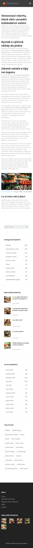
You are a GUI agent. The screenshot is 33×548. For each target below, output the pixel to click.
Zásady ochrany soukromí (9, 502)
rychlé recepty (16, 430)
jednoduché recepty (11, 434)
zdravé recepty (10, 451)
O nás (3, 496)
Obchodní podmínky (8, 499)
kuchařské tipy (21, 451)
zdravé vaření (9, 456)
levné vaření (24, 468)
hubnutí (18, 456)
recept (7, 439)
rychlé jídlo (8, 460)
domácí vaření (10, 464)
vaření (22, 434)
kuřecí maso (20, 443)
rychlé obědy (9, 443)
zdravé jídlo (19, 447)
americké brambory (11, 468)
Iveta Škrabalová (6, 192)
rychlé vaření (21, 464)
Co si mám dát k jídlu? (13, 196)
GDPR (3, 504)
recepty (7, 430)
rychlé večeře (9, 447)
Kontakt (3, 507)
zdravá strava (18, 460)
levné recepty (15, 439)
